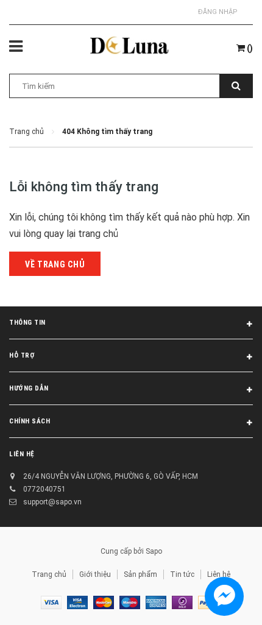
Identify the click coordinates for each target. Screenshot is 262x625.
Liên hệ (218, 574)
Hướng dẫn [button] (29, 388)
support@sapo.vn (52, 502)
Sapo (154, 551)
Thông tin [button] (27, 323)
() (249, 48)
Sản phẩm (140, 574)
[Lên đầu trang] (221, 600)
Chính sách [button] (30, 421)
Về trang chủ (55, 264)
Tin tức (182, 574)
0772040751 (44, 489)
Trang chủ (49, 574)
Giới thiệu (95, 574)
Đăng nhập (218, 12)
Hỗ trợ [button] (22, 355)
